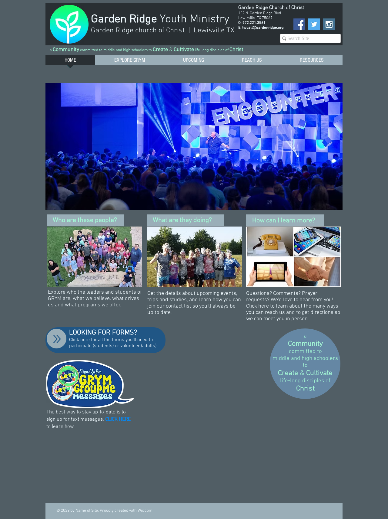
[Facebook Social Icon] (299, 24)
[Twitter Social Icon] (314, 24)
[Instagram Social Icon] (329, 24)
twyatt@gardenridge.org (263, 27)
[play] (330, 205)
